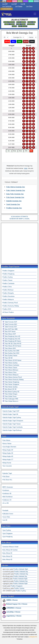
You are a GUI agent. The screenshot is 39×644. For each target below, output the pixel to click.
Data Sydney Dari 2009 (11, 351)
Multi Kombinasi (7, 496)
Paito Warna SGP (10, 334)
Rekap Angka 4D (7, 456)
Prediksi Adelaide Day (21, 571)
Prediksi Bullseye (7, 290)
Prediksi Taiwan (7, 280)
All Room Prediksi (8, 312)
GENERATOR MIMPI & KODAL (20, 219)
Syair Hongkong (7, 536)
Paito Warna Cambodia (11, 365)
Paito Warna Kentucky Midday (14, 379)
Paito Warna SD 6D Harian (12, 360)
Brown (26, 41)
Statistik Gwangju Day (14, 201)
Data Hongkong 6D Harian (12, 341)
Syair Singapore (7, 533)
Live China (29, 6)
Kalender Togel (7, 473)
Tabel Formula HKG (10, 324)
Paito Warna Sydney (11, 363)
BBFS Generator (7, 487)
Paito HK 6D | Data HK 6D (12, 343)
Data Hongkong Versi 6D (12, 339)
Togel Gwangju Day (13, 204)
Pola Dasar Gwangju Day (15, 197)
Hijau (19, 41)
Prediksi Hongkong (8, 274)
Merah (7, 41)
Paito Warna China (10, 372)
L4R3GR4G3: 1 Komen (13, 608)
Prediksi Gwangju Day (14, 208)
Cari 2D (4, 520)
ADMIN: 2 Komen (12, 600)
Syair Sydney (6, 530)
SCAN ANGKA (6, 9)
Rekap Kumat (6, 463)
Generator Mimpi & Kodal (10, 546)
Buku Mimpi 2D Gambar (10, 550)
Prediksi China (7, 286)
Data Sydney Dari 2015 (11, 353)
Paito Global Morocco (11, 401)
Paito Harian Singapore (11, 384)
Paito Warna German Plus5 (13, 377)
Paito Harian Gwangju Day (15, 190)
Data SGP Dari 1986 (10, 329)
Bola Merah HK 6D (10, 389)
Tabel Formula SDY (10, 326)
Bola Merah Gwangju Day (19, 32)
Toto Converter (7, 466)
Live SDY (5, 4)
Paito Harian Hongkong (11, 382)
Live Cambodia (6, 6)
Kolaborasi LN (6, 500)
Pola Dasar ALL (7, 480)
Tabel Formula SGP (10, 322)
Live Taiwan (18, 6)
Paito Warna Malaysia (11, 375)
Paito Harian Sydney (11, 387)
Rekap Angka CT (7, 459)
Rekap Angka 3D (7, 453)
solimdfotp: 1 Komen (13, 612)
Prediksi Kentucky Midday (10, 306)
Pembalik (5, 510)
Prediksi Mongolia (8, 293)
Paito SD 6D (8, 358)
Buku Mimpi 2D (7, 553)
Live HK (23, 4)
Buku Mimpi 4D (7, 559)
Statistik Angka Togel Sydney (11, 417)
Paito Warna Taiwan (10, 367)
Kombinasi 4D (6, 493)
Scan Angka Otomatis (9, 447)
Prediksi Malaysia (8, 299)
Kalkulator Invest (7, 513)
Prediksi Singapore (8, 270)
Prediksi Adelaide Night (20, 569)
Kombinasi (5, 490)
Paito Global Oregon (10, 394)
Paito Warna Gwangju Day (15, 187)
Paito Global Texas (10, 396)
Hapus (4, 1)
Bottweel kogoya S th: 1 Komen (16, 604)
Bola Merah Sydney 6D (11, 391)
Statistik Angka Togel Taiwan (11, 424)
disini (25, 168)
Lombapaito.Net (33, 636)
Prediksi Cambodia (8, 283)
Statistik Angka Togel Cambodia (12, 427)
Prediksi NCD (6, 309)
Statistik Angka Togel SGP (10, 411)
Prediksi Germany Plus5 (10, 302)
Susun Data (6, 517)
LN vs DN (5, 503)
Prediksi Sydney (7, 277)
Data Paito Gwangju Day (15, 194)
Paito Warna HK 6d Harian (12, 346)
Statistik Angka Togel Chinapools (12, 420)
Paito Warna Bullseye (11, 370)
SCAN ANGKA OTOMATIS (19, 216)
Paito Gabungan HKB (11, 399)
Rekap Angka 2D (7, 450)
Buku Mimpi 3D (7, 556)
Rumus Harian (6, 443)
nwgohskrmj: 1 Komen (13, 616)
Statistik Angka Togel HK (10, 414)
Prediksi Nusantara (8, 296)
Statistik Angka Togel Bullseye (12, 430)
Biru (13, 41)
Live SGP (14, 4)
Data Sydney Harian (10, 355)
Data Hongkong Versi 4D (12, 336)
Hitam (32, 41)
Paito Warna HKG (10, 348)
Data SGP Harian (9, 331)
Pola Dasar (5, 476)
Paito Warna (6, 440)
